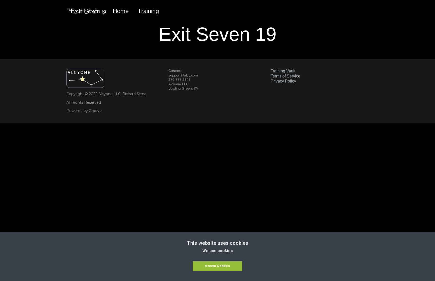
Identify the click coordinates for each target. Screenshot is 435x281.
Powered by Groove (84, 110)
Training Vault (283, 71)
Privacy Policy (283, 81)
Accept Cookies (217, 266)
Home (121, 11)
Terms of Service (285, 76)
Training (148, 11)
